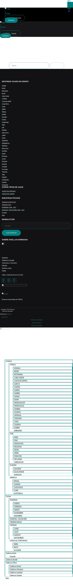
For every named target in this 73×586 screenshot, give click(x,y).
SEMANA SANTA (16, 522)
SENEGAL (17, 415)
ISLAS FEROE (19, 472)
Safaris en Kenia (15, 566)
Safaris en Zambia (16, 575)
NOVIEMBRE (18, 513)
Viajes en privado (11, 559)
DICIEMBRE (18, 515)
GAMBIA (17, 393)
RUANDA (17, 412)
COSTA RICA (18, 487)
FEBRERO (17, 506)
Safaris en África (11, 562)
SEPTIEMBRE (19, 537)
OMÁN (16, 453)
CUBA (16, 490)
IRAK (16, 440)
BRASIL (16, 481)
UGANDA (17, 424)
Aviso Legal (5, 317)
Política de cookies (36, 322)
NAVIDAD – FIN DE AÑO (18, 519)
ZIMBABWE (18, 430)
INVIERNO (13, 500)
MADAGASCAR (19, 402)
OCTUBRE (17, 550)
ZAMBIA (17, 427)
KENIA (16, 399)
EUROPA (13, 465)
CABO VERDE (19, 377)
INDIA (16, 437)
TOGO (16, 421)
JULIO (16, 532)
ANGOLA (17, 368)
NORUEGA (17, 474)
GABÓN (17, 390)
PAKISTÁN (18, 456)
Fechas (8, 496)
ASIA (11, 433)
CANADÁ (17, 484)
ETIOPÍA (17, 387)
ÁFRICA (13, 364)
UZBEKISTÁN (18, 462)
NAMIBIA (17, 409)
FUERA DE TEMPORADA (18, 540)
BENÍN (16, 371)
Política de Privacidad (36, 325)
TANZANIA (18, 418)
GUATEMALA (18, 493)
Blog (7, 578)
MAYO (16, 547)
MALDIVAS (18, 446)
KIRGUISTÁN (18, 443)
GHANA (17, 396)
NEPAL (16, 450)
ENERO (17, 503)
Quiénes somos (11, 553)
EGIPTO (17, 384)
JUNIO (16, 528)
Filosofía (12, 556)
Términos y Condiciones (36, 319)
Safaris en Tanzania (16, 569)
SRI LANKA (18, 459)
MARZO (17, 509)
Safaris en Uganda (16, 572)
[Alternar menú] (36, 31)
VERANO (13, 525)
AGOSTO (17, 535)
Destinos (9, 361)
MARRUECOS (19, 406)
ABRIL (16, 544)
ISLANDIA (17, 468)
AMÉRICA (13, 477)
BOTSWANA (18, 374)
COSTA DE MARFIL (21, 380)
